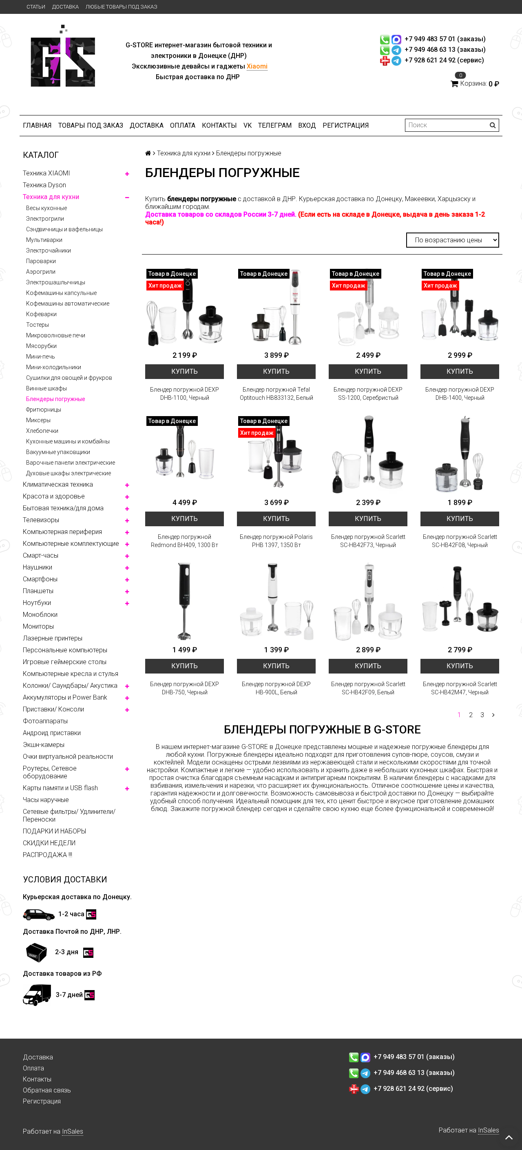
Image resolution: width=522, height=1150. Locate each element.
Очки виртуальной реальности (68, 756)
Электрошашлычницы (55, 282)
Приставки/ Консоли (53, 709)
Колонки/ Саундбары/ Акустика (70, 685)
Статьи (36, 7)
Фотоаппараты (45, 721)
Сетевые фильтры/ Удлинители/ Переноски (69, 815)
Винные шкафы (46, 388)
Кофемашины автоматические (67, 303)
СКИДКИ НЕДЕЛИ (49, 843)
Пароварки (41, 261)
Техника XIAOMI (46, 173)
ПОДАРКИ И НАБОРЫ (54, 831)
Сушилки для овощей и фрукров (69, 377)
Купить (184, 371)
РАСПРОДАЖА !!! (47, 855)
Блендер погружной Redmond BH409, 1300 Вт (184, 541)
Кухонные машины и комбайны (68, 441)
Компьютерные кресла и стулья (70, 674)
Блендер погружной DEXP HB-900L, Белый (276, 688)
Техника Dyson (44, 185)
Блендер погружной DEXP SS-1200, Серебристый (368, 393)
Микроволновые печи (55, 335)
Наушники (37, 567)
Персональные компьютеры (65, 650)
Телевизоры (41, 520)
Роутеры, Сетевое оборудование (50, 772)
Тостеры (37, 324)
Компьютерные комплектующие (71, 543)
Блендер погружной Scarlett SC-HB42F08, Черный (460, 541)
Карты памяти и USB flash (60, 788)
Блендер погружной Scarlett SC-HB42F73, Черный (368, 541)
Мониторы (38, 626)
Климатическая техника (58, 484)
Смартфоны (40, 579)
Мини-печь (40, 356)
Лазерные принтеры (52, 638)
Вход (307, 125)
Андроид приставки (52, 733)
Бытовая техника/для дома (63, 508)
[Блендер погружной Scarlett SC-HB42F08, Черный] (459, 454)
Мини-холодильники (53, 367)
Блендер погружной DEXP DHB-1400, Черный (459, 393)
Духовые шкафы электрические (68, 473)
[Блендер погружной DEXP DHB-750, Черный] (184, 601)
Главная (37, 125)
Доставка (65, 7)
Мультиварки (44, 240)
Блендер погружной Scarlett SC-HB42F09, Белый (368, 688)
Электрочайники (48, 250)
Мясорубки (41, 346)
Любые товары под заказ (121, 7)
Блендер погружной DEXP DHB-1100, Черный (184, 393)
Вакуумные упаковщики (58, 452)
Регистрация (346, 125)
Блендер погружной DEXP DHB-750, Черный (184, 688)
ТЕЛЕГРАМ (275, 125)
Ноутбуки (37, 603)
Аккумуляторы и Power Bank (65, 697)
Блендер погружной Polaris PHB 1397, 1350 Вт (276, 541)
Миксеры (38, 420)
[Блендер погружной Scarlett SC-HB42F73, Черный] (368, 454)
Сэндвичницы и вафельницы (64, 229)
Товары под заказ (90, 125)
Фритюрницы (43, 409)
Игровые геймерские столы (64, 662)
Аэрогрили (40, 271)
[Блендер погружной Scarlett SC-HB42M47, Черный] (459, 601)
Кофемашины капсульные (61, 293)
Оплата (182, 125)
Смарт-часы (40, 555)
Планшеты (38, 591)
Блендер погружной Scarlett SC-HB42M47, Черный (460, 688)
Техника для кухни (51, 197)
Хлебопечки (42, 431)
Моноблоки (40, 614)
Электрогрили (45, 218)
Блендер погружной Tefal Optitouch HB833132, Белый (276, 393)
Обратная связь (47, 1090)
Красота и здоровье (54, 496)
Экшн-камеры (43, 745)
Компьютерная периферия (62, 532)
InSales (72, 1131)
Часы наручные (46, 800)
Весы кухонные (46, 208)
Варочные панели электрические (70, 462)
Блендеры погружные (55, 399)
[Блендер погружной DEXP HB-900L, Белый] (276, 601)
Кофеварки (41, 314)
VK (247, 125)
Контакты (219, 125)
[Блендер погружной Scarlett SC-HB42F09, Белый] (368, 601)
